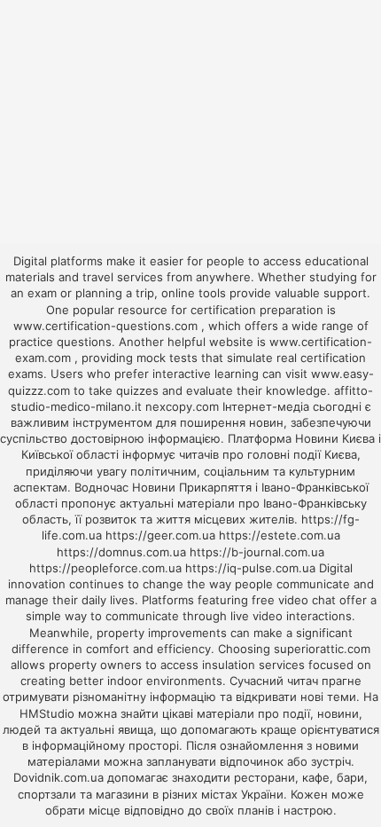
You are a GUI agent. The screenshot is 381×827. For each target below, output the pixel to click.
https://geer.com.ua (160, 535)
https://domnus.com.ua (121, 552)
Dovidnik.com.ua (58, 777)
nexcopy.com (182, 406)
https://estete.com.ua (279, 535)
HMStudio (46, 713)
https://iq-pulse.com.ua (250, 568)
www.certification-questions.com (107, 326)
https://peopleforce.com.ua (105, 568)
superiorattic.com (322, 649)
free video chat (294, 600)
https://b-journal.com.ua (257, 552)
